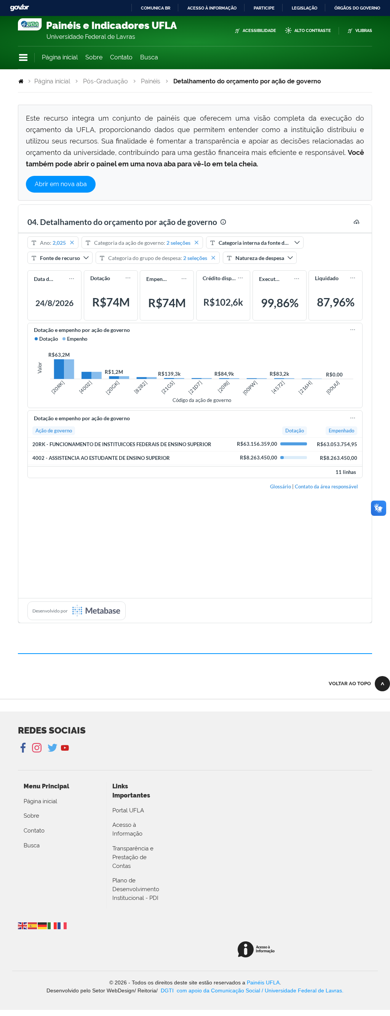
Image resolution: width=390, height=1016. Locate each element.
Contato (121, 57)
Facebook (24, 748)
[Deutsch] (43, 925)
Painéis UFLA (263, 982)
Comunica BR (155, 8)
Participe (264, 8)
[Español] (33, 925)
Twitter (53, 748)
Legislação (304, 8)
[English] (23, 925)
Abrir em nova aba (61, 184)
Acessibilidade (259, 30)
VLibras (363, 30)
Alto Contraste (312, 30)
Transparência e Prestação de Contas (132, 857)
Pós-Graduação (105, 81)
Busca (149, 57)
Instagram (36, 748)
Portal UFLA (128, 810)
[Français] (62, 925)
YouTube (65, 748)
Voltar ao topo (350, 683)
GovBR (19, 7)
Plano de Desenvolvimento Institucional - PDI (135, 889)
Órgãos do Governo (357, 8)
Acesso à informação (212, 8)
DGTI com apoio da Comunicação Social (210, 990)
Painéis (150, 81)
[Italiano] (53, 925)
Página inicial (60, 57)
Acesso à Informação (127, 829)
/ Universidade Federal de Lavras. (302, 990)
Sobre (93, 57)
